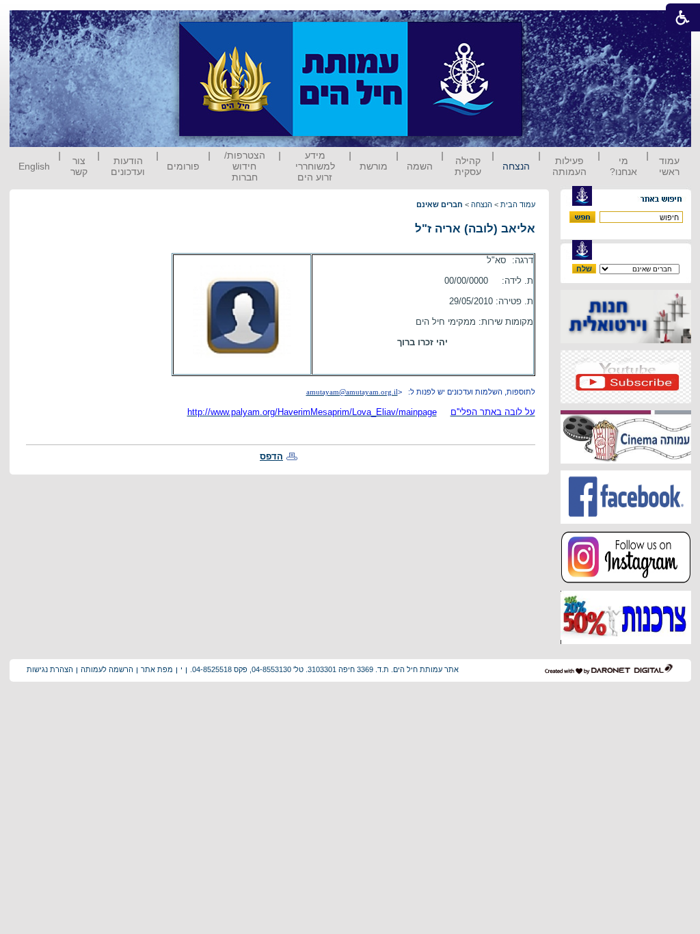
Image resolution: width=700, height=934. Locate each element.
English (34, 166)
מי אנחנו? (623, 166)
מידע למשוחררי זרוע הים (315, 166)
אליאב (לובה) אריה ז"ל (475, 228)
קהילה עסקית (468, 166)
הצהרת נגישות (50, 669)
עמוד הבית (517, 204)
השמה (420, 166)
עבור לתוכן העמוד (547, 23)
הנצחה (516, 166)
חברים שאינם (439, 204)
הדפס (271, 456)
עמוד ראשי (669, 166)
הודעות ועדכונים (128, 166)
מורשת (374, 166)
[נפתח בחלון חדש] (626, 340)
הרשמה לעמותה (107, 669)
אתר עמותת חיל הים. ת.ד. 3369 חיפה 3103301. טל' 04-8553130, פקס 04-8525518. (324, 669)
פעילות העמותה (569, 166)
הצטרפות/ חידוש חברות (244, 166)
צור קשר (79, 166)
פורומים (183, 166)
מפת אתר (157, 669)
